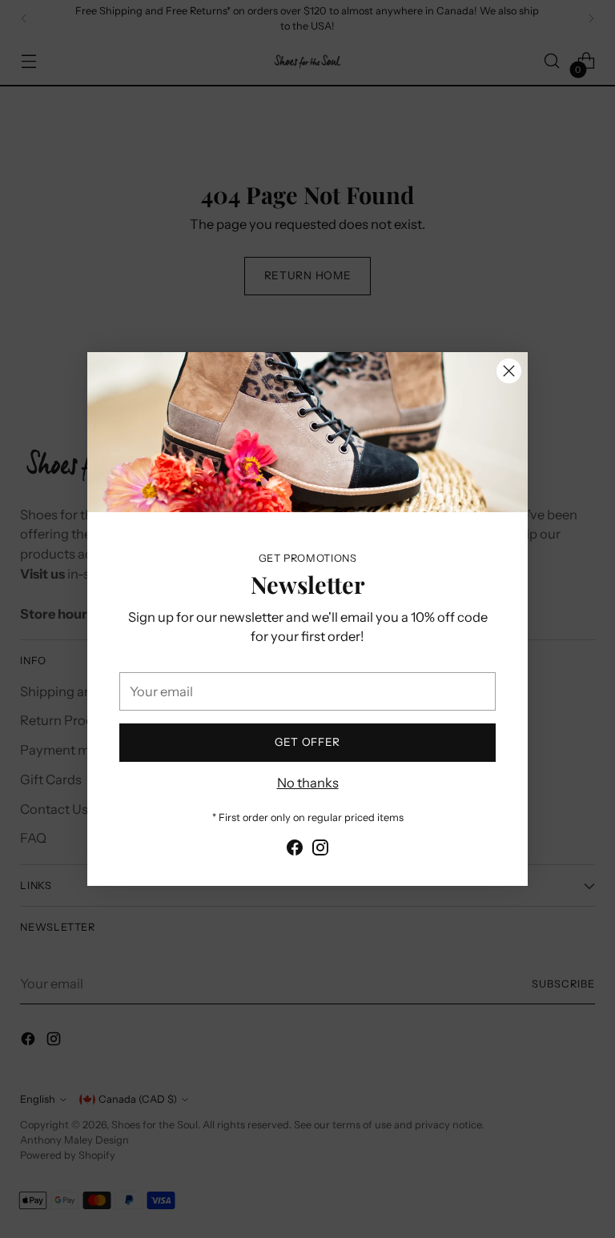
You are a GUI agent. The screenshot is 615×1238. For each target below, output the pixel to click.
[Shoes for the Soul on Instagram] (320, 850)
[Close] (508, 371)
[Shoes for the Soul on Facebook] (294, 850)
